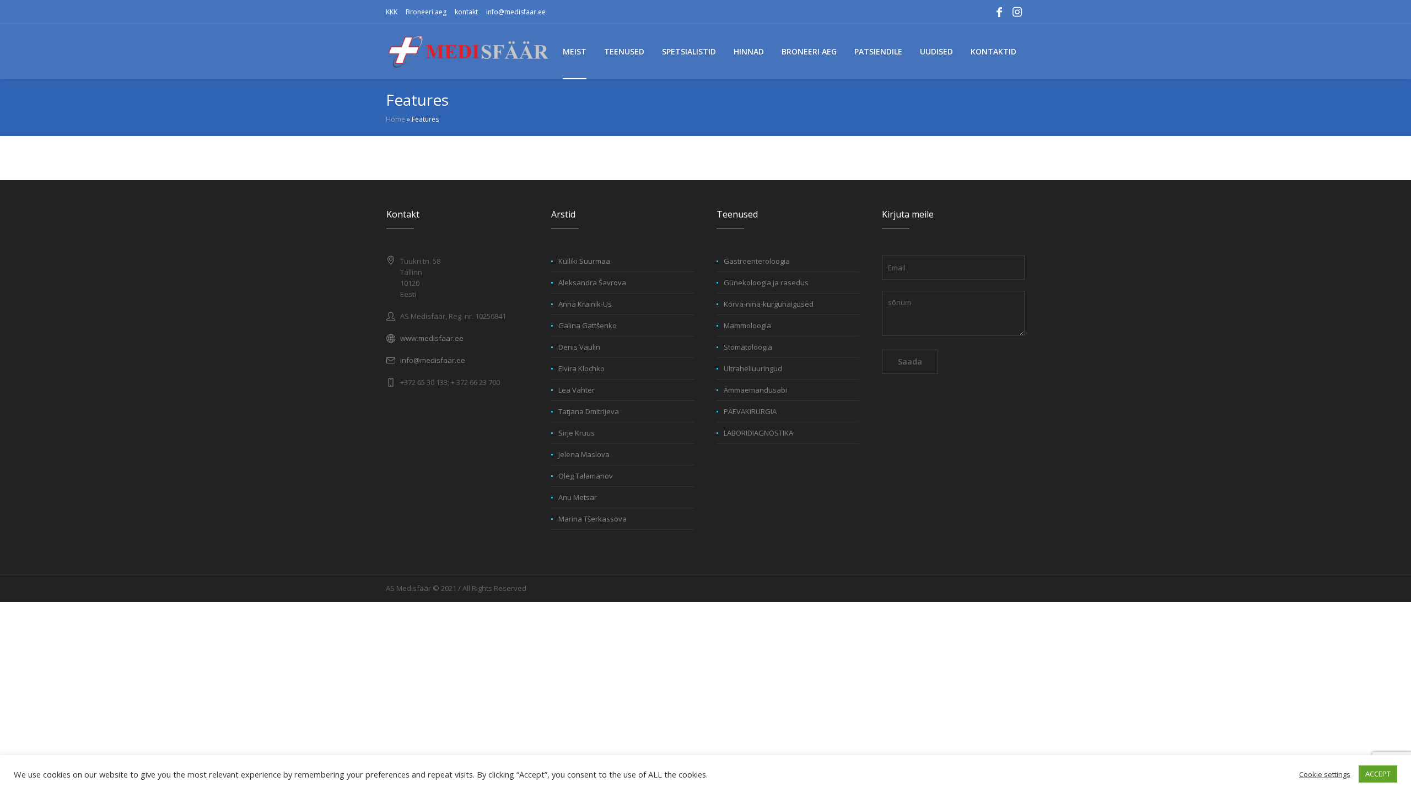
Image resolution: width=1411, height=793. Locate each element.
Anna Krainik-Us (585, 304)
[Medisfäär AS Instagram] (1017, 12)
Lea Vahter (576, 390)
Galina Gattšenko (587, 325)
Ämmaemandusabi (755, 390)
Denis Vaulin (579, 347)
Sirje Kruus (576, 433)
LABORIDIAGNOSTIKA (758, 433)
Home (395, 119)
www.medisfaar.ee (432, 338)
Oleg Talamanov (585, 476)
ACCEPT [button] (1378, 774)
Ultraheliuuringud (753, 368)
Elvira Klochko (581, 368)
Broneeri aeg (426, 12)
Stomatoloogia (748, 347)
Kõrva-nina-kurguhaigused (769, 304)
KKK (391, 12)
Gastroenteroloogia (757, 261)
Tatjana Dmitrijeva (588, 411)
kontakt (466, 12)
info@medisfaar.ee (516, 12)
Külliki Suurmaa (584, 261)
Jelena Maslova (584, 454)
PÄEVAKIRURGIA (750, 411)
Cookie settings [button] (1324, 774)
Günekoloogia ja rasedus (766, 282)
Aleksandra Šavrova (592, 282)
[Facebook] (999, 12)
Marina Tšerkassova (592, 519)
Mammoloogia (747, 325)
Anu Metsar (577, 497)
